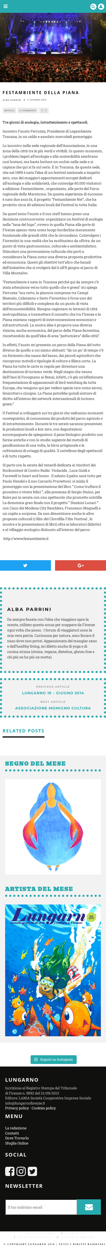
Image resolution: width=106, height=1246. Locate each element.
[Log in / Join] (101, 6)
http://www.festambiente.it (26, 538)
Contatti (12, 1132)
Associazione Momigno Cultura (53, 708)
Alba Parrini (12, 99)
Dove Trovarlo (17, 1138)
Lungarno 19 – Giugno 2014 (53, 693)
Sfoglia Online (16, 1142)
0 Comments (27, 110)
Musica (9, 110)
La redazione (15, 1128)
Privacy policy (17, 1108)
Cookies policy (44, 1108)
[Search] (93, 6)
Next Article (53, 702)
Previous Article (53, 686)
